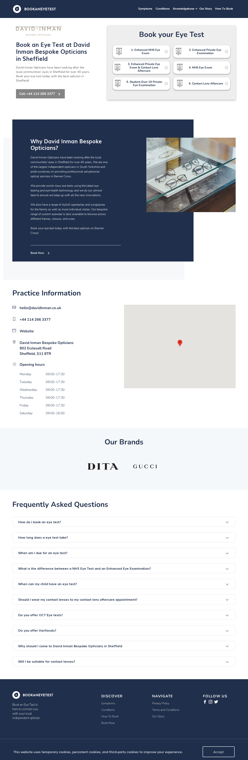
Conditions (163, 8)
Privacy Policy (160, 703)
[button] (124, 522)
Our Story (205, 8)
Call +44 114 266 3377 (37, 94)
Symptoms (145, 8)
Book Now (37, 253)
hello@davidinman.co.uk (40, 307)
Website (27, 331)
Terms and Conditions (165, 709)
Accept (218, 751)
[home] (34, 8)
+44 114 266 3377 (35, 319)
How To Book (224, 8)
